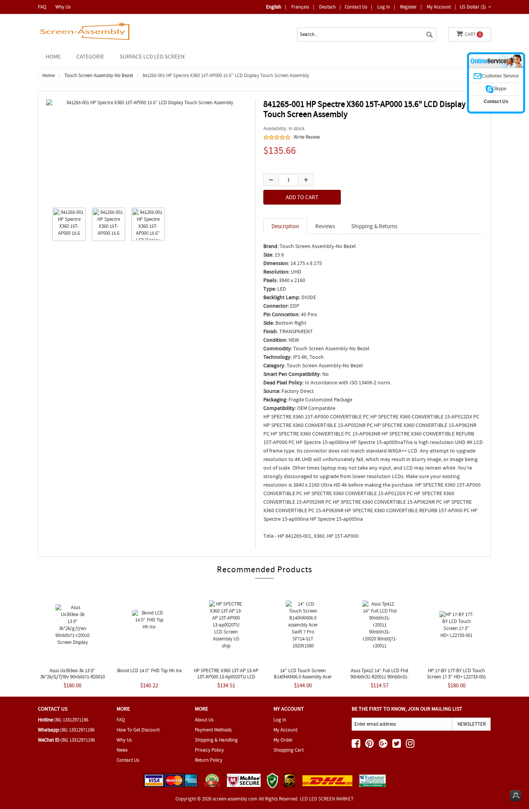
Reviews (325, 226)
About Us (204, 719)
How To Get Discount (138, 729)
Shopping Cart (288, 750)
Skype (500, 88)
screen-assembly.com (235, 798)
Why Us (62, 6)
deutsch (327, 6)
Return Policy (208, 760)
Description (285, 226)
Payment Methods (213, 729)
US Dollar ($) (473, 6)
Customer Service (500, 76)
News (122, 750)
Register (408, 6)
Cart (473, 34)
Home (53, 56)
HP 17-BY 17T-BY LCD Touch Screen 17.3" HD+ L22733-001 (456, 673)
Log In (383, 6)
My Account (439, 6)
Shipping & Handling (216, 740)
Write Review (307, 137)
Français (300, 6)
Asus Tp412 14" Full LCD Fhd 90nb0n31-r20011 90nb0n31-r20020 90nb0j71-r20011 (379, 676)
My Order (283, 740)
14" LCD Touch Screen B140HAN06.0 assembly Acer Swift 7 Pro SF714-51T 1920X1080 (303, 676)
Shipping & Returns (374, 226)
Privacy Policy (209, 750)
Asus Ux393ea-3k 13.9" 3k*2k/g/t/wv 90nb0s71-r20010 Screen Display (72, 676)
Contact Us (356, 6)
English (273, 6)
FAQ (42, 6)
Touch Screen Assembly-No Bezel (98, 75)
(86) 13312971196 (71, 719)
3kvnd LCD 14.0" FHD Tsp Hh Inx (149, 670)
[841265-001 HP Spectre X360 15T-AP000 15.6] (67, 224)
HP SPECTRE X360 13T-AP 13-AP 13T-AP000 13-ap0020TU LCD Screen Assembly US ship (226, 676)
